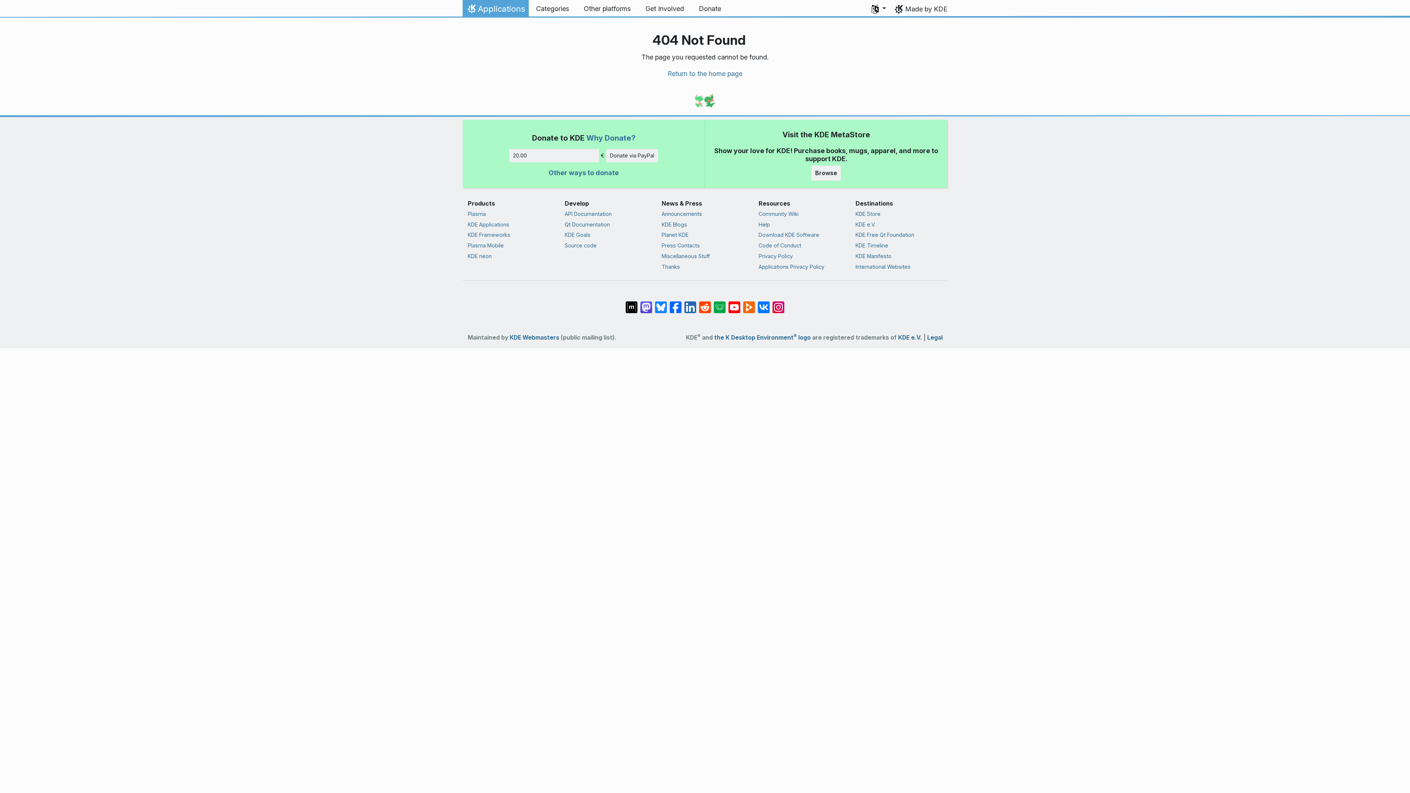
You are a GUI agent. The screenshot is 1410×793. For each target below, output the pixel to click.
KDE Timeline (872, 245)
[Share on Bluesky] (661, 303)
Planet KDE (675, 235)
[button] (878, 9)
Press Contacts (681, 245)
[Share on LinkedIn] (690, 303)
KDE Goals (577, 235)
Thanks (671, 267)
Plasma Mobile (486, 245)
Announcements (682, 214)
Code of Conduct (780, 245)
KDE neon (480, 256)
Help (764, 224)
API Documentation (588, 214)
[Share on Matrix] (631, 303)
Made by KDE (926, 9)
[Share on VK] (764, 303)
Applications (495, 11)
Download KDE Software (789, 235)
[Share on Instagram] (778, 303)
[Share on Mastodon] (646, 303)
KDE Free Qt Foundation (885, 235)
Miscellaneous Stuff (686, 256)
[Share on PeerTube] (749, 303)
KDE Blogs (674, 224)
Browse (826, 173)
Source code (581, 245)
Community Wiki (779, 214)
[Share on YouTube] (734, 303)
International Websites (883, 267)
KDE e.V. (866, 224)
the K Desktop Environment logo (762, 337)
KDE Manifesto (874, 256)
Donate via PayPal (632, 155)
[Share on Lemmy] (720, 303)
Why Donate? (611, 137)
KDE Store (868, 214)
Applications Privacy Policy (791, 267)
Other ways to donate (584, 173)
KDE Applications (488, 224)
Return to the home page (705, 73)
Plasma (477, 214)
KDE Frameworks (489, 235)
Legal (935, 337)
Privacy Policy (776, 256)
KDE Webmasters (534, 337)
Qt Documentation (587, 224)
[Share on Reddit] (705, 303)
